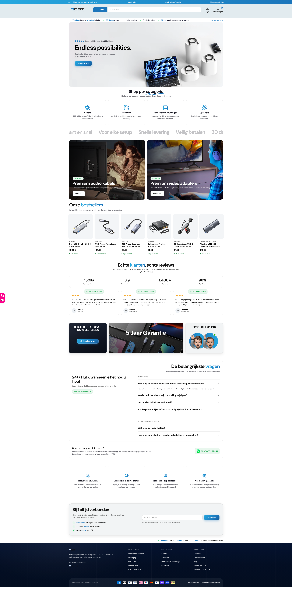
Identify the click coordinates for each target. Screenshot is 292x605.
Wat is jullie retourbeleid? (151, 427)
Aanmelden (212, 517)
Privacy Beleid (193, 582)
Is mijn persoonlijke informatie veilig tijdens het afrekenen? (170, 409)
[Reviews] (92, 567)
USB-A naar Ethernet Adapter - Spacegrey (131, 245)
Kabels (164, 553)
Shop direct (83, 63)
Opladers (165, 565)
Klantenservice (217, 20)
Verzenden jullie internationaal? (155, 402)
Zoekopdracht (199, 557)
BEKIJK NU (157, 194)
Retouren (132, 561)
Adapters (165, 557)
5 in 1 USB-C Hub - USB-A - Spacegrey (80, 245)
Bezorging (132, 557)
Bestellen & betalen (136, 553)
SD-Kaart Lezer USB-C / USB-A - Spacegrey (184, 245)
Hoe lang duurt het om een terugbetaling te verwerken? (168, 435)
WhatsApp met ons (209, 451)
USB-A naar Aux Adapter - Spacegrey (106, 245)
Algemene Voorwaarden (211, 582)
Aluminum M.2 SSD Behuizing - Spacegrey (210, 245)
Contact (197, 553)
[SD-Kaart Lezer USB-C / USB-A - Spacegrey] (185, 226)
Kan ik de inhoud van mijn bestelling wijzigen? (162, 395)
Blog (195, 561)
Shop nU (78, 194)
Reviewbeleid (133, 565)
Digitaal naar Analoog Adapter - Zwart (157, 245)
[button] (207, 10)
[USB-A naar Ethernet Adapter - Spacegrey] (133, 226)
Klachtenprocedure (202, 569)
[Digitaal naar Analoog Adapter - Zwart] (159, 226)
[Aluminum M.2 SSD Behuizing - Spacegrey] (211, 226)
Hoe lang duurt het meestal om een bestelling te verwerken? (171, 383)
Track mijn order (135, 569)
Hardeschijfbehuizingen (171, 561)
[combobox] (154, 9)
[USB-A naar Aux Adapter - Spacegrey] (106, 226)
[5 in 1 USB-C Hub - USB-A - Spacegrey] (80, 226)
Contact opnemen (82, 392)
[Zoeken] (197, 9)
